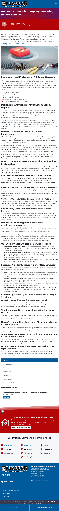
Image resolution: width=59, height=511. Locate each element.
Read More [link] (6, 397)
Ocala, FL (47, 445)
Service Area (6, 493)
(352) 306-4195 (14, 507)
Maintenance (7, 371)
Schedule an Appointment (10, 490)
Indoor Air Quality (8, 379)
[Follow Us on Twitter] (5, 475)
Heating (5, 368)
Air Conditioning (8, 364)
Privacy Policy (30, 503)
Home (4, 485)
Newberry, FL (28, 445)
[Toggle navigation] (55, 4)
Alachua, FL (8, 445)
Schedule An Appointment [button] (44, 507)
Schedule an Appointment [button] (21, 427)
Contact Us (5, 496)
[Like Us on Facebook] (3, 475)
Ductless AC (6, 375)
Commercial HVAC (8, 383)
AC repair (8, 122)
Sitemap (38, 503)
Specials (4, 488)
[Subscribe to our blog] (8, 475)
